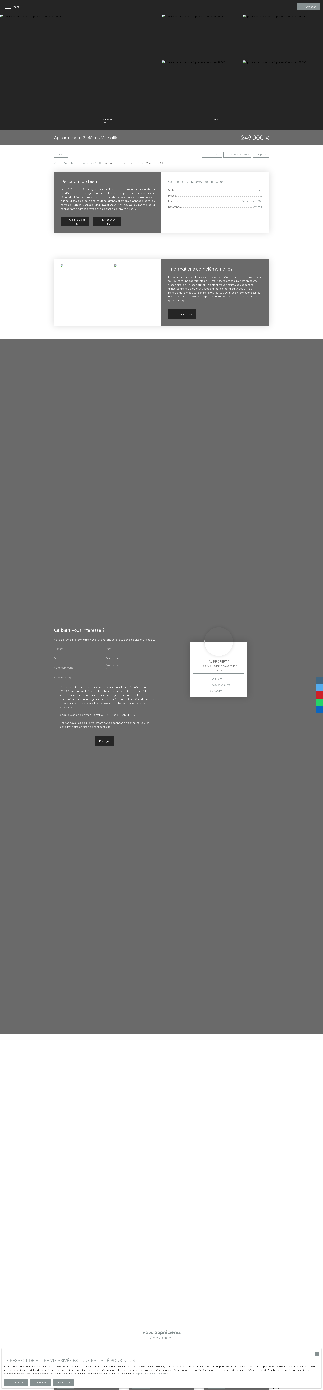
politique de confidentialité (94, 726)
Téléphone (112, 658)
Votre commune (63, 667)
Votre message (63, 677)
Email (57, 658)
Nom (108, 648)
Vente (57, 163)
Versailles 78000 (92, 163)
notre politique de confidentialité (150, 1373)
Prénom (58, 648)
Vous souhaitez (112, 665)
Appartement (72, 163)
